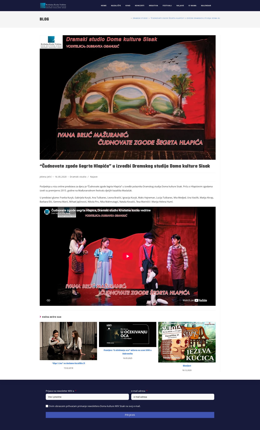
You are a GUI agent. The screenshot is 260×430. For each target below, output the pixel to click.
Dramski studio (78, 176)
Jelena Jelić (46, 176)
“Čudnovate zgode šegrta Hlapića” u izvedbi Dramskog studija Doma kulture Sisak (191, 18)
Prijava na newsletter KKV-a (60, 390)
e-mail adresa (138, 390)
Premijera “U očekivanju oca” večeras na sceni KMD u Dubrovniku (128, 352)
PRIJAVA (130, 415)
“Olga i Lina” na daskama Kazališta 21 (68, 363)
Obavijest (187, 366)
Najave (94, 176)
